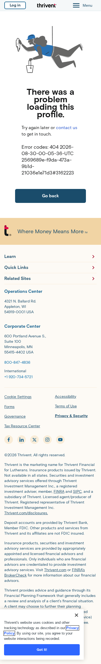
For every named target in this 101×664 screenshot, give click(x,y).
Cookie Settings (18, 397)
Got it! (42, 650)
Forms (9, 406)
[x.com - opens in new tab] (34, 439)
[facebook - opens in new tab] (8, 439)
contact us (66, 127)
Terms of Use (66, 406)
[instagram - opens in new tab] (47, 439)
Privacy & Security (71, 416)
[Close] (76, 615)
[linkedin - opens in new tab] (21, 439)
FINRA (59, 491)
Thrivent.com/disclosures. (26, 513)
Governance (15, 416)
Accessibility (65, 396)
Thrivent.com (55, 570)
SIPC (77, 491)
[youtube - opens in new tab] (60, 439)
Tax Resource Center (22, 426)
